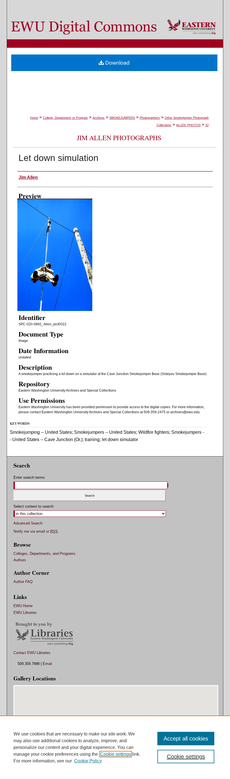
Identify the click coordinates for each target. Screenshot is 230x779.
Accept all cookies (186, 738)
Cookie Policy (88, 760)
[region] (115, 747)
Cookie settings (115, 754)
